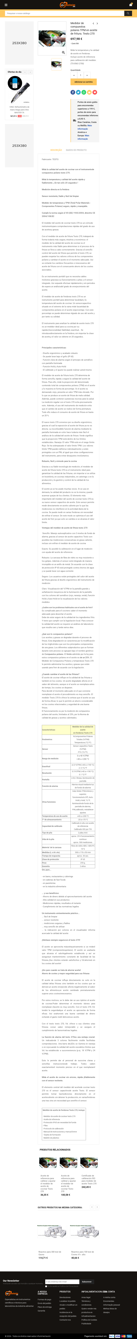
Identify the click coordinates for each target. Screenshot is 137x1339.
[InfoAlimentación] (11, 1293)
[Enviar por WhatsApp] (83, 92)
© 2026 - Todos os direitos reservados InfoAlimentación (28, 1336)
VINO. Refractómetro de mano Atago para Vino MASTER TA (19, 110)
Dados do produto (76, 150)
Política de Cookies (89, 1320)
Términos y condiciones (86, 1303)
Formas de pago (44, 1299)
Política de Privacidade (69, 1286)
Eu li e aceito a (62, 1286)
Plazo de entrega (45, 1307)
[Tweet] (78, 92)
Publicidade (86, 1324)
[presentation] (25, 72)
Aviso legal (85, 1297)
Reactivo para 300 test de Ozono (50, 1253)
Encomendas (108, 1301)
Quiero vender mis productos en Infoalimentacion (88, 1312)
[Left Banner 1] (19, 43)
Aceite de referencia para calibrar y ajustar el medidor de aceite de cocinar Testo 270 (48, 1184)
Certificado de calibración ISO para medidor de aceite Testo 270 (89, 1180)
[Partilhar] (73, 92)
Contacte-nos (65, 1320)
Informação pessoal (111, 1305)
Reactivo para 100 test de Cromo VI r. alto (82, 1253)
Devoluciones (65, 1297)
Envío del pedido (44, 1303)
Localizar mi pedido (68, 1301)
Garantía (41, 1311)
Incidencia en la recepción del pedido (68, 1314)
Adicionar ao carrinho (84, 82)
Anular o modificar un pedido (68, 1307)
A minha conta (109, 1297)
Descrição (56, 150)
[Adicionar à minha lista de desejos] (94, 92)
